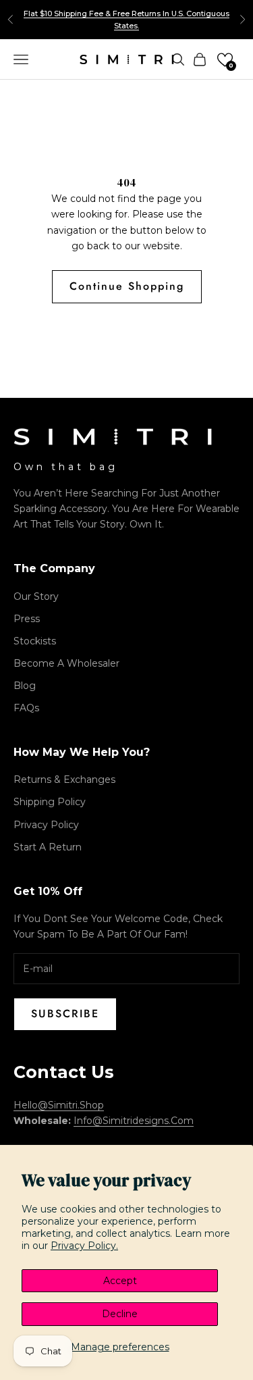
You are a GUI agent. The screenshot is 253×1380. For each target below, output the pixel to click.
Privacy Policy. (84, 1246)
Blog (24, 686)
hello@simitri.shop (58, 1105)
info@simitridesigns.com (134, 1121)
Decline (120, 1314)
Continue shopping (126, 286)
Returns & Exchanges (64, 779)
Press (26, 619)
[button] (225, 60)
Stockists (34, 641)
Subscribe (65, 1013)
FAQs (26, 708)
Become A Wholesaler (66, 663)
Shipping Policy (49, 802)
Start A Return (47, 847)
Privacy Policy (46, 825)
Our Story (36, 596)
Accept (120, 1281)
